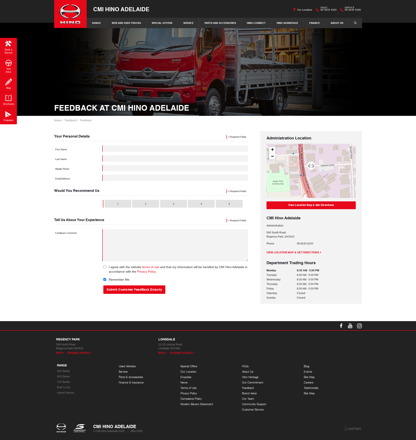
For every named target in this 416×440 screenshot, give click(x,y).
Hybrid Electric (65, 392)
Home (57, 120)
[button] (311, 166)
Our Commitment (252, 382)
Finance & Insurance (131, 382)
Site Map (309, 377)
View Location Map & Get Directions (311, 205)
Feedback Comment (66, 233)
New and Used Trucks (126, 23)
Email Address (62, 178)
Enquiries (185, 377)
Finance (314, 23)
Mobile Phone (62, 169)
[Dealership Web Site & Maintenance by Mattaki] (352, 428)
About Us (337, 23)
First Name (61, 149)
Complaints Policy (191, 398)
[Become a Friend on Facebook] (341, 325)
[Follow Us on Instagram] (359, 325)
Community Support (254, 404)
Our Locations (304, 9)
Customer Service (253, 409)
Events (308, 371)
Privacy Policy (146, 271)
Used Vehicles (127, 366)
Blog (306, 366)
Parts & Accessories (131, 377)
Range (96, 23)
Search (355, 23)
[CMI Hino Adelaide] (70, 14)
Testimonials (311, 388)
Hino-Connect (256, 23)
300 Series (63, 371)
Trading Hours (78, 352)
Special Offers (162, 23)
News (183, 382)
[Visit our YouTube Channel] (350, 325)
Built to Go (63, 387)
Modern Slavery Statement (196, 404)
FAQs (245, 366)
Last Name (61, 159)
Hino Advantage (287, 23)
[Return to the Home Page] (62, 428)
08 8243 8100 (328, 9)
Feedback (70, 120)
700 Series (63, 381)
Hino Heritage (250, 377)
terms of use (150, 267)
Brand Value (249, 393)
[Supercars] (79, 428)
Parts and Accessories (220, 23)
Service (188, 23)
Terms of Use (188, 388)
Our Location (188, 371)
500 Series (63, 376)
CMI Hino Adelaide (121, 9)
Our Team (248, 398)
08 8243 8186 (353, 9)
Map (59, 352)
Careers (308, 382)
